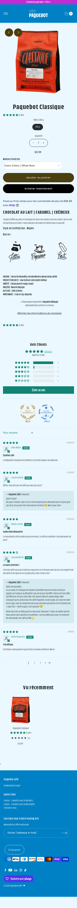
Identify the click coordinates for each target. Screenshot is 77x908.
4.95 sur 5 (48, 351)
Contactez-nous (10, 808)
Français (14, 849)
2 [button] (34, 662)
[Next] (18, 32)
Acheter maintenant (38, 188)
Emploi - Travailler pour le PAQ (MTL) (18, 800)
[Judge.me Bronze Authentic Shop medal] (27, 412)
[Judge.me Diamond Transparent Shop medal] (46, 412)
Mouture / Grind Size (11, 159)
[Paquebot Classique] (21, 710)
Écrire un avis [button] (38, 390)
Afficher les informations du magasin (39, 313)
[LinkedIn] (15, 870)
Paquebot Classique (21, 728)
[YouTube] (10, 870)
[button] (11, 115)
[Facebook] (5, 870)
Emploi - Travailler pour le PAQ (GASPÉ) (19, 804)
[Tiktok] (25, 870)
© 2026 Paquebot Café (13, 885)
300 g (37, 127)
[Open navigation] (6, 13)
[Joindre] (64, 833)
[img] (10, 443)
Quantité (38, 136)
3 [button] (40, 662)
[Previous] (9, 32)
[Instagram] (20, 870)
